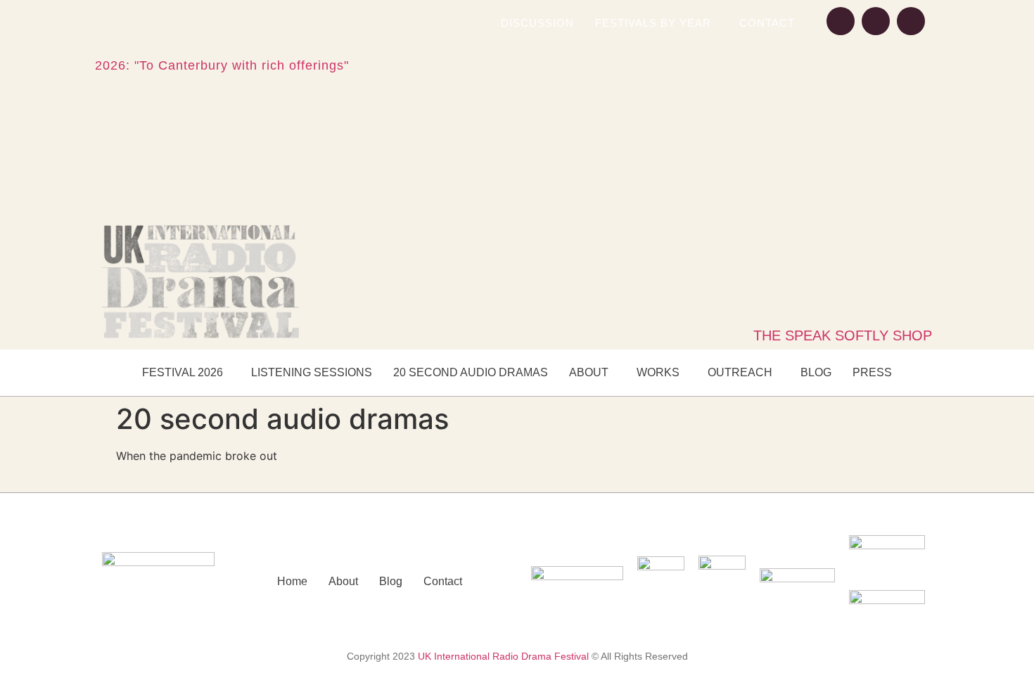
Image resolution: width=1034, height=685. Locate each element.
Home (292, 581)
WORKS (658, 372)
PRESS (872, 372)
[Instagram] (876, 21)
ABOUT (588, 372)
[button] (657, 23)
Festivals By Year (653, 23)
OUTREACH (740, 372)
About (343, 581)
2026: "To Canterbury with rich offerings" (222, 65)
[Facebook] (840, 21)
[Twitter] (911, 21)
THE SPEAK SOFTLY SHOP (842, 335)
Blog (390, 581)
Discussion (537, 23)
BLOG (815, 372)
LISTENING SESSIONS (311, 372)
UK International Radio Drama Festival (503, 656)
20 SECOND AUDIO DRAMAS (470, 372)
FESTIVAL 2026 (182, 372)
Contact (767, 23)
